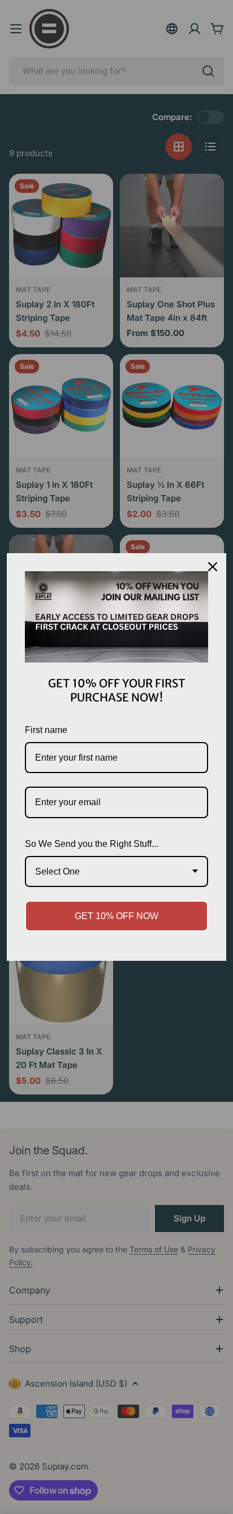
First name (46, 730)
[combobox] (116, 871)
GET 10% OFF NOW (116, 916)
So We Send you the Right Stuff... (91, 844)
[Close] (212, 566)
